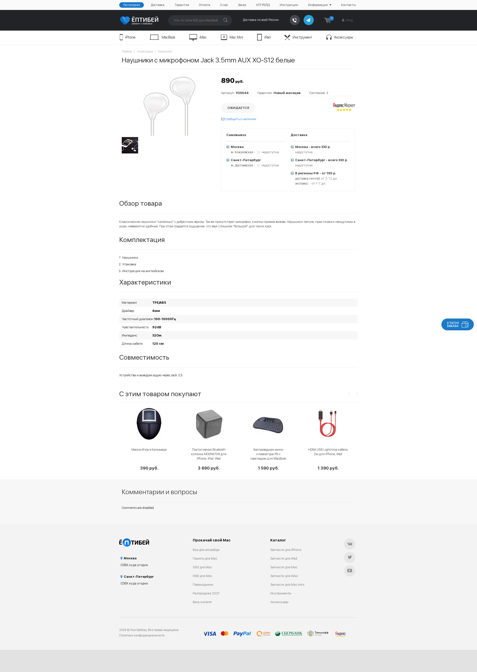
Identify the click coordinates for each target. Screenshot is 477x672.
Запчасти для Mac (283, 567)
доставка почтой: (307, 178)
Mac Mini (236, 37)
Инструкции (289, 5)
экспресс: (302, 183)
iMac (203, 37)
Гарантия (182, 5)
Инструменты (280, 593)
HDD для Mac (202, 575)
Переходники (203, 584)
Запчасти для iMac (284, 575)
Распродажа (131, 5)
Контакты (348, 5)
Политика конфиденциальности (141, 635)
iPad (267, 37)
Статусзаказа (453, 324)
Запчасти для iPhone (285, 549)
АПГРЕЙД (263, 5)
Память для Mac (205, 558)
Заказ (242, 5)
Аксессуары (343, 37)
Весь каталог (202, 602)
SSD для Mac (202, 567)
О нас (224, 5)
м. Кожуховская (242, 152)
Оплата (204, 5)
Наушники (165, 51)
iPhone (130, 37)
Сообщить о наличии (240, 119)
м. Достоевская (242, 165)
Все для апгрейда (206, 549)
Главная (127, 51)
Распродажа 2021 (206, 593)
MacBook (168, 37)
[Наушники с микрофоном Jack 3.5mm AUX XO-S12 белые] (169, 103)
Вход (349, 20)
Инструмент (302, 37)
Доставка (157, 5)
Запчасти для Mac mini (287, 584)
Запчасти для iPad (283, 558)
